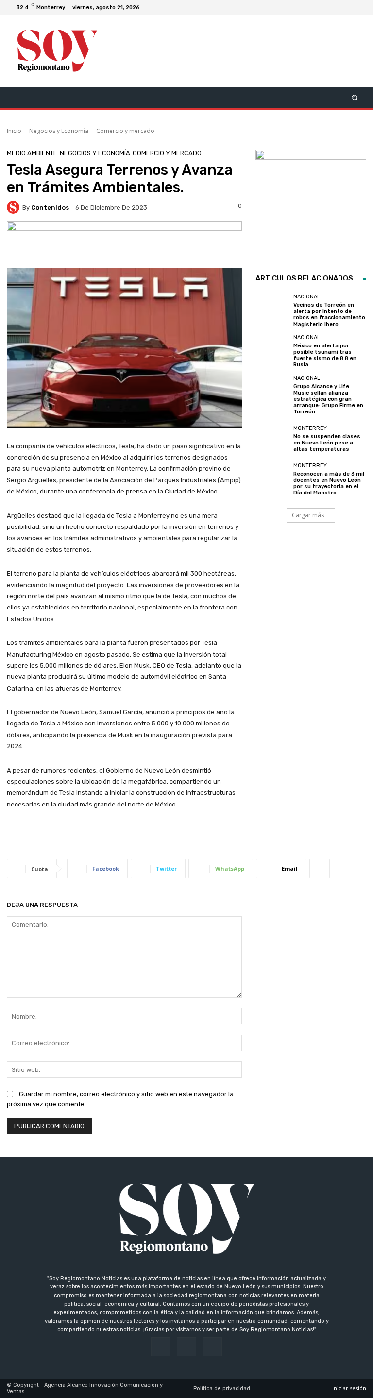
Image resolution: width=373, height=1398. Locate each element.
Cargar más (308, 515)
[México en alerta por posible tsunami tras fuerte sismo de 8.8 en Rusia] (271, 351)
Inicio (14, 131)
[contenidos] (14, 207)
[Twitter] (358, 7)
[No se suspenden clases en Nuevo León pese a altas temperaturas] (271, 438)
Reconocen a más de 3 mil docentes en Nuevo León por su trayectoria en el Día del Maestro (328, 483)
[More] (319, 868)
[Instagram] (347, 7)
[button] (354, 97)
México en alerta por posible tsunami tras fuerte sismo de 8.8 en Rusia (324, 355)
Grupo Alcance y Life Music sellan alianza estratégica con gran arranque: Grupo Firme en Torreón (328, 399)
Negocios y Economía (58, 131)
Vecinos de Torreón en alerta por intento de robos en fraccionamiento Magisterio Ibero (329, 315)
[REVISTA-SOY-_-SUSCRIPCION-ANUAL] (310, 205)
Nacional (306, 296)
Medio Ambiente (32, 153)
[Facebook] (335, 7)
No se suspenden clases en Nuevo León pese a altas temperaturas (326, 442)
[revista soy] (124, 244)
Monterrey (310, 428)
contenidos (50, 207)
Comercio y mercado (125, 131)
